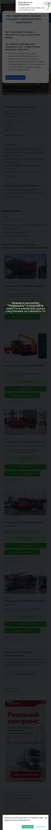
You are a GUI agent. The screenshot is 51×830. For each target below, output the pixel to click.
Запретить (41, 826)
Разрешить (27, 826)
